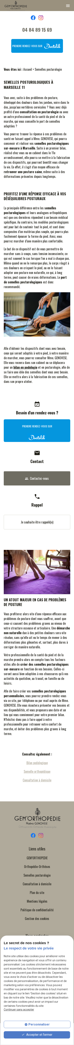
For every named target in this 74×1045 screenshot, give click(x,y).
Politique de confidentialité (37, 910)
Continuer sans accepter (19, 1009)
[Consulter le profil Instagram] (40, 17)
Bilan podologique (37, 762)
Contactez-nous (37, 478)
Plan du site (37, 892)
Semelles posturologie (37, 875)
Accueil (27, 69)
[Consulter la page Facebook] (33, 17)
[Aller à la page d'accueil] (15, 6)
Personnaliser (39, 1024)
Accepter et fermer (38, 1035)
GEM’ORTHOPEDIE (37, 858)
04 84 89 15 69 (37, 29)
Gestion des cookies (37, 918)
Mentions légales (37, 901)
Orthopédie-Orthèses (37, 866)
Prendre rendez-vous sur (27, 46)
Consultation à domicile (37, 780)
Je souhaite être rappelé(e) (37, 522)
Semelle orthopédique (37, 771)
